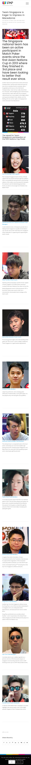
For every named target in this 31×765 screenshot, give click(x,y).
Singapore (4, 24)
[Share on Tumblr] (18, 742)
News (23, 22)
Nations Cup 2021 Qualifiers (15, 22)
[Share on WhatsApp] (9, 742)
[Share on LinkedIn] (15, 742)
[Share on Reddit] (24, 742)
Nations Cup (5, 22)
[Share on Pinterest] (12, 742)
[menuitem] (26, 3)
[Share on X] (6, 742)
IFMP (18, 20)
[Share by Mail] (27, 742)
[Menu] (26, 3)
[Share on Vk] (21, 742)
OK (11, 762)
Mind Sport (21, 20)
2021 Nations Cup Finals (7, 20)
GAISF (15, 20)
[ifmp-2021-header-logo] (12, 3)
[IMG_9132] (15, 34)
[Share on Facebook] (3, 742)
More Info (19, 762)
